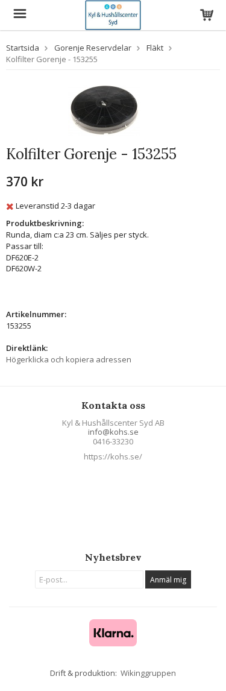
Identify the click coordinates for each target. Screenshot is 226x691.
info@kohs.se (113, 431)
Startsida (22, 47)
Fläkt (154, 47)
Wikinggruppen (148, 672)
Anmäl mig (168, 580)
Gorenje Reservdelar (92, 47)
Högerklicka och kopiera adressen (68, 359)
